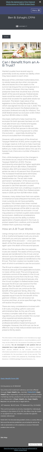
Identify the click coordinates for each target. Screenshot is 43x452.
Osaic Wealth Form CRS (10, 378)
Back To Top (34, 444)
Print (6, 37)
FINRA (30, 392)
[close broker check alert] (40, 2)
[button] (36, 10)
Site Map (4, 437)
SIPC (34, 392)
